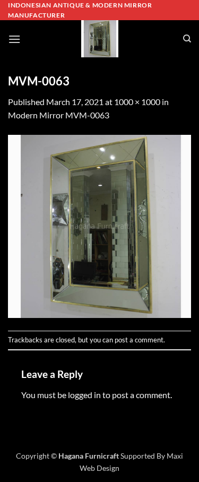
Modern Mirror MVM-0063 (58, 115)
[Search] (187, 39)
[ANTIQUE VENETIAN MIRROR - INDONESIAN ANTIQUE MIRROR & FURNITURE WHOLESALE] (100, 38)
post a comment (139, 339)
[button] (14, 39)
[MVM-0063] (99, 225)
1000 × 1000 (137, 102)
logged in (84, 395)
